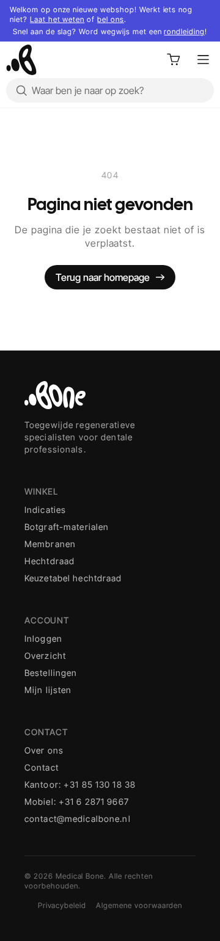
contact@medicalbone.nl (77, 818)
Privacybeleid (62, 905)
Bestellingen (50, 672)
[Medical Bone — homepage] (21, 60)
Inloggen (43, 638)
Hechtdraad (49, 561)
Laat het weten (57, 19)
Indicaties (45, 509)
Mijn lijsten (48, 690)
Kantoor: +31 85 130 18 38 (80, 784)
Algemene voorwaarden (139, 905)
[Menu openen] (203, 60)
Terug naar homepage (103, 277)
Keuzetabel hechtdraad (73, 578)
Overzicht (45, 655)
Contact (41, 767)
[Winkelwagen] (174, 60)
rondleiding (184, 31)
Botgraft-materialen (66, 526)
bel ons (110, 19)
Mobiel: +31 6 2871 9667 (76, 801)
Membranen (50, 544)
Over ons (44, 750)
